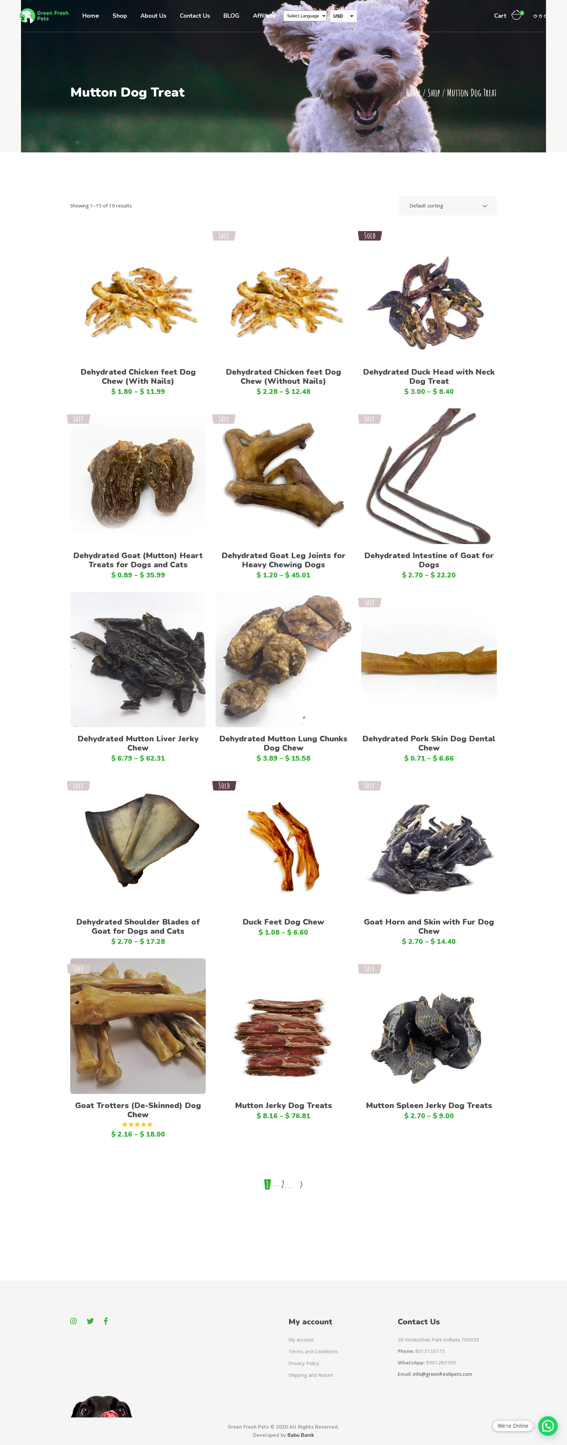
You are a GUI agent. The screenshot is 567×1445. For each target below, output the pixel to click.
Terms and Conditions (313, 1351)
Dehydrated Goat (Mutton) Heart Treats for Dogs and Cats (138, 560)
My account (301, 1339)
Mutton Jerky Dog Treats (283, 1105)
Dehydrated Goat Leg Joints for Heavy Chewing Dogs (283, 560)
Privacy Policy (303, 1363)
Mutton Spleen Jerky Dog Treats (429, 1105)
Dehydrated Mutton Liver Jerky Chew (138, 743)
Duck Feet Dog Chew (283, 922)
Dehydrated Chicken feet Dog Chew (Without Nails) (283, 376)
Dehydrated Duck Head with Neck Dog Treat (429, 376)
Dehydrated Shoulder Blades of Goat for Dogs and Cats (138, 926)
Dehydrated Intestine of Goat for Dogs (429, 560)
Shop (434, 92)
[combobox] (448, 205)
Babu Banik (300, 1435)
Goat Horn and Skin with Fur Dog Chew (429, 926)
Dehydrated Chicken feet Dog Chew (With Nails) (138, 376)
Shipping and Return (310, 1375)
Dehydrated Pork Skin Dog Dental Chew (428, 743)
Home (413, 92)
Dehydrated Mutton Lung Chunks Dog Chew (283, 743)
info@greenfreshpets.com (442, 1374)
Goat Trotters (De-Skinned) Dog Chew (138, 1110)
